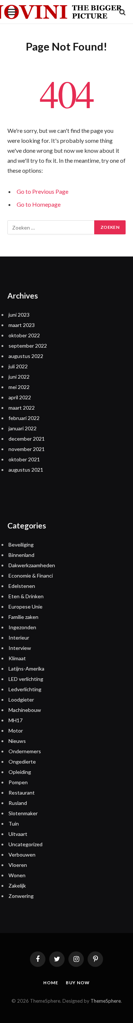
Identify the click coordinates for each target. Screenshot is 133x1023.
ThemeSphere (106, 1001)
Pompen (18, 782)
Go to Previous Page (42, 191)
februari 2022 (24, 418)
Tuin (13, 823)
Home (50, 982)
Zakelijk (17, 885)
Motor (15, 730)
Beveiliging (21, 544)
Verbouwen (21, 854)
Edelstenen (21, 586)
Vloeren (17, 865)
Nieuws (17, 741)
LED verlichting (25, 679)
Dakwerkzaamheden (31, 565)
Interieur (18, 637)
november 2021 (26, 449)
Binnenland (21, 555)
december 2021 (26, 438)
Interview (19, 648)
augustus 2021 (25, 469)
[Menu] (12, 12)
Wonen (16, 875)
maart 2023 (21, 325)
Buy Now (78, 982)
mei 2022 (19, 387)
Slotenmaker (23, 813)
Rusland (17, 803)
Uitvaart (17, 834)
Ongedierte (22, 761)
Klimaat (17, 658)
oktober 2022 (24, 335)
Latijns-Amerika (26, 668)
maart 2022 (21, 407)
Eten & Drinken (26, 596)
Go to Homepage (39, 204)
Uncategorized (25, 844)
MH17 (15, 720)
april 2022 (19, 397)
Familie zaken (23, 617)
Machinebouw (24, 710)
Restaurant (21, 792)
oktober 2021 (24, 459)
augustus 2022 (25, 356)
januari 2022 (22, 428)
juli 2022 (18, 366)
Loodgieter (21, 699)
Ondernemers (24, 751)
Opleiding (19, 772)
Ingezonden (22, 627)
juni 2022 (19, 376)
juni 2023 (19, 314)
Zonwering (21, 896)
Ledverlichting (24, 689)
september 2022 (27, 345)
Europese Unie (25, 606)
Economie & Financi (30, 575)
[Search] (122, 12)
